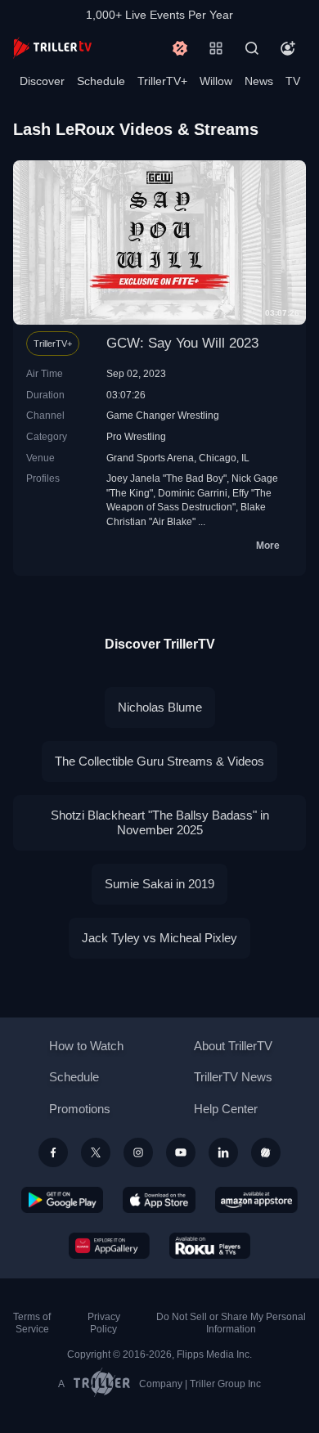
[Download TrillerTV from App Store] (159, 1200)
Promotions (79, 1109)
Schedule (101, 81)
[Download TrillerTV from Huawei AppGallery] (109, 1246)
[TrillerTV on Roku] (210, 1246)
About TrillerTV (233, 1046)
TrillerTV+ (162, 81)
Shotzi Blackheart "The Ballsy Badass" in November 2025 (160, 822)
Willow (216, 81)
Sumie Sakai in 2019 (159, 884)
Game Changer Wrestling (162, 415)
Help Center (226, 1109)
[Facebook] (53, 1152)
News (259, 81)
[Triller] (266, 1152)
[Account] (288, 48)
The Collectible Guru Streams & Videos (159, 761)
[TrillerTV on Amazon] (256, 1200)
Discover (42, 81)
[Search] (252, 48)
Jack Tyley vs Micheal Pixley (159, 938)
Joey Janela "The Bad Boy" (166, 478)
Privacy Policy (104, 1323)
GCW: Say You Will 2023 (182, 343)
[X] (95, 1152)
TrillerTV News (233, 1077)
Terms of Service (32, 1323)
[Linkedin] (223, 1152)
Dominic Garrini (192, 492)
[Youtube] (180, 1152)
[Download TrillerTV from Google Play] (62, 1200)
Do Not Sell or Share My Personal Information (231, 1323)
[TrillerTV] (52, 48)
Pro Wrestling (136, 436)
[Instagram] (138, 1152)
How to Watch (86, 1046)
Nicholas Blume (160, 707)
